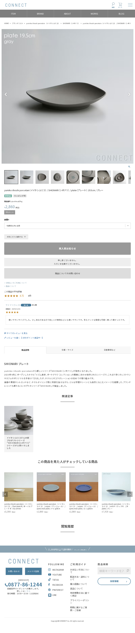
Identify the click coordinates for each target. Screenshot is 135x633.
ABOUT (67, 13)
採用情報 (114, 581)
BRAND (40, 13)
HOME (6, 23)
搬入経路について (78, 584)
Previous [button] (5, 494)
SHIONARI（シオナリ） (71, 23)
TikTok (55, 579)
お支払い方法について (79, 571)
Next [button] (130, 494)
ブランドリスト (17, 23)
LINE (54, 594)
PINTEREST (57, 589)
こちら (27, 591)
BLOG (121, 13)
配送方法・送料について (79, 578)
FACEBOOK (57, 584)
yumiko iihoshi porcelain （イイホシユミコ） (43, 23)
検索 (113, 7)
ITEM (13, 13)
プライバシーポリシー (79, 601)
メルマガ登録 (33, 571)
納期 (6, 219)
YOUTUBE (57, 574)
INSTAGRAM (58, 569)
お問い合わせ (14, 571)
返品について (11, 286)
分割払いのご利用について (16, 283)
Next (129, 94)
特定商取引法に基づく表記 (79, 594)
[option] (18, 427)
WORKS (94, 13)
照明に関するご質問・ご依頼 (78, 608)
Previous (5, 94)
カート (120, 7)
